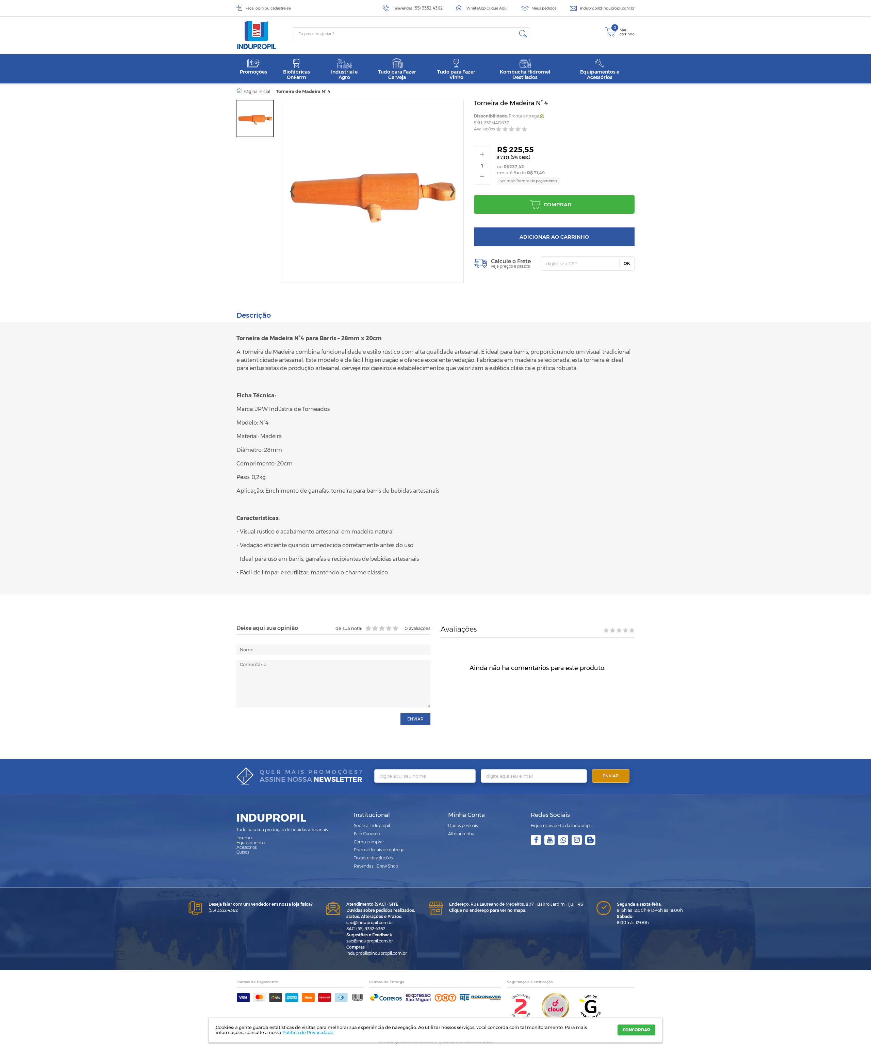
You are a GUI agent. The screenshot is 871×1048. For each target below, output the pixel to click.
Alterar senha (461, 833)
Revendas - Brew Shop (376, 866)
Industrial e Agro (344, 74)
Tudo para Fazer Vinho (456, 74)
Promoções (253, 72)
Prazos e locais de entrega (379, 849)
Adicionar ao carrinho (554, 237)
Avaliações (484, 129)
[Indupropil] (264, 35)
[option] (255, 118)
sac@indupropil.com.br (369, 922)
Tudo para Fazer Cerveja (397, 74)
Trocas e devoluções (373, 857)
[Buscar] (522, 33)
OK (627, 263)
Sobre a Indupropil (372, 825)
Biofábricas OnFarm (296, 74)
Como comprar (369, 841)
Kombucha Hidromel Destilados (525, 74)
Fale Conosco (367, 833)
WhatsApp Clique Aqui (487, 8)
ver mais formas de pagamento (528, 180)
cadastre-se (280, 8)
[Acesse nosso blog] (590, 840)
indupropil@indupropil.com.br (607, 8)
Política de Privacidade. (308, 1032)
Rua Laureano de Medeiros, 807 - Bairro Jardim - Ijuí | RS (516, 904)
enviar (415, 718)
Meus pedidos (543, 8)
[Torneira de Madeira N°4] (255, 118)
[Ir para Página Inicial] (253, 92)
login (259, 8)
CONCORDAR (636, 1029)
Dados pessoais (463, 825)
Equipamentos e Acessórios (599, 74)
